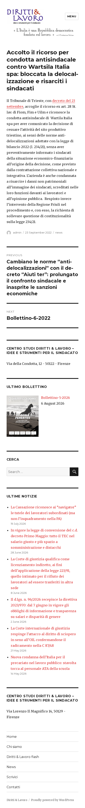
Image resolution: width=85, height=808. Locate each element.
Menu (71, 16)
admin (17, 232)
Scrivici (12, 777)
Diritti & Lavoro (17, 800)
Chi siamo (14, 747)
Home (12, 737)
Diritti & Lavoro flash (23, 757)
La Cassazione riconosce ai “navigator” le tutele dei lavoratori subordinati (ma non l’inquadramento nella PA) (43, 513)
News (11, 767)
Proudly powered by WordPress (52, 800)
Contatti (13, 787)
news (58, 232)
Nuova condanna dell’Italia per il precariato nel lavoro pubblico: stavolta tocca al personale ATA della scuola (43, 663)
